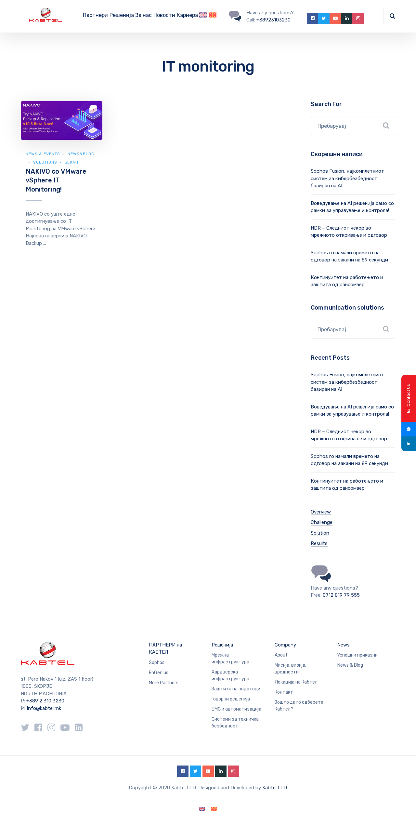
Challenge (321, 522)
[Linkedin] (408, 443)
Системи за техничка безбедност (235, 722)
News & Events (43, 154)
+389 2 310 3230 (44, 701)
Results (319, 543)
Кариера (187, 15)
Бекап (71, 162)
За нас (143, 15)
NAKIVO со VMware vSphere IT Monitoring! (56, 180)
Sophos (156, 662)
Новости (164, 15)
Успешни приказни (357, 655)
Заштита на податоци (236, 689)
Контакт (284, 692)
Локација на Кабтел (296, 682)
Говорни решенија (231, 699)
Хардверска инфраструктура (230, 675)
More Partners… (165, 683)
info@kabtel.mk (44, 708)
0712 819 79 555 (341, 595)
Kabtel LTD (274, 788)
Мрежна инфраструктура (230, 658)
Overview (321, 512)
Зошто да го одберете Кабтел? (299, 705)
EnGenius (158, 672)
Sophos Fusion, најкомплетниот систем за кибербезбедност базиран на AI (347, 178)
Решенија (122, 15)
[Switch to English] (203, 16)
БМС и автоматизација (236, 709)
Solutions (45, 162)
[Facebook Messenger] (408, 429)
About (281, 655)
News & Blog (350, 665)
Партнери (95, 15)
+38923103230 (273, 20)
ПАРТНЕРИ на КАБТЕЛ (165, 648)
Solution (320, 533)
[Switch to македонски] (214, 809)
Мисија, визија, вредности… (290, 668)
